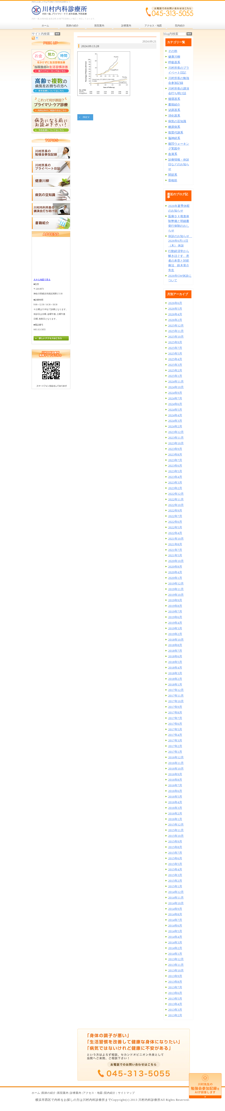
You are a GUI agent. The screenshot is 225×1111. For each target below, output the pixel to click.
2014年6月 (175, 925)
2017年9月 (175, 707)
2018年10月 (176, 639)
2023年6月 (175, 465)
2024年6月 (175, 404)
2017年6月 (175, 723)
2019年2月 (175, 634)
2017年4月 (175, 735)
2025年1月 (175, 376)
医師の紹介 (49, 1092)
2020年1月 (175, 578)
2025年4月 (175, 359)
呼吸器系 (174, 62)
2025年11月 (176, 331)
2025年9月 (175, 342)
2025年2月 (175, 370)
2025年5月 (175, 353)
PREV (86, 117)
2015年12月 (176, 824)
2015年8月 (175, 847)
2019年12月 (176, 583)
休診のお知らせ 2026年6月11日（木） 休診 (180, 241)
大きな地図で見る (42, 279)
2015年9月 (175, 841)
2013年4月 (175, 1004)
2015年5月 (175, 864)
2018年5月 (175, 662)
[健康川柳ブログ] (51, 186)
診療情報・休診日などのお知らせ (178, 164)
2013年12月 (176, 959)
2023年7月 (175, 460)
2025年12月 (176, 325)
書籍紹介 (174, 104)
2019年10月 (176, 594)
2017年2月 (175, 746)
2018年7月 (175, 650)
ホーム (36, 1092)
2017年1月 (175, 751)
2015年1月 (175, 886)
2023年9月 (175, 449)
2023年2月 (175, 488)
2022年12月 (176, 493)
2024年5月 (175, 409)
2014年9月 (175, 909)
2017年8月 (175, 712)
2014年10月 (176, 903)
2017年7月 (175, 718)
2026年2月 (175, 320)
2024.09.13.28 (90, 46)
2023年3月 (175, 482)
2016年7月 (175, 785)
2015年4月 (175, 869)
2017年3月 (175, 740)
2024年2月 (175, 426)
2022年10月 (176, 505)
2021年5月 (175, 555)
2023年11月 (176, 437)
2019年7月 (175, 611)
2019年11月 (176, 589)
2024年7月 (175, 398)
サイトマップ (126, 1092)
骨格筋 (172, 180)
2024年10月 (176, 387)
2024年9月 (175, 392)
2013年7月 (175, 987)
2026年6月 (175, 303)
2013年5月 (175, 998)
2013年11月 (176, 965)
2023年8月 (175, 454)
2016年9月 (175, 774)
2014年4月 (175, 937)
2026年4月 (175, 314)
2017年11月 (176, 695)
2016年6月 (175, 791)
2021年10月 (176, 538)
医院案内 (63, 1092)
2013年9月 (175, 976)
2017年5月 (175, 729)
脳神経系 (174, 138)
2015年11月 (176, 830)
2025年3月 (175, 365)
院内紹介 (109, 1092)
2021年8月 (175, 544)
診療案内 (75, 1092)
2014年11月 (176, 897)
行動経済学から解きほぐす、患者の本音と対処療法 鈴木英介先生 (178, 261)
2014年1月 (175, 953)
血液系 (172, 154)
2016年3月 (175, 808)
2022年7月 (175, 516)
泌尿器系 (174, 110)
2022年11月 (176, 499)
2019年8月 (175, 606)
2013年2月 (175, 1015)
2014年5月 (175, 931)
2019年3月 (175, 628)
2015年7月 (175, 852)
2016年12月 (176, 757)
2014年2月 (175, 948)
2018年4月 (175, 667)
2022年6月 (175, 521)
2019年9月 (175, 600)
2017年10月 (176, 701)
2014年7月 (175, 920)
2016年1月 (175, 819)
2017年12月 (176, 690)
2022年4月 (175, 533)
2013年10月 (176, 970)
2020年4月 (175, 572)
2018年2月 (175, 679)
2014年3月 (175, 942)
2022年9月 (175, 510)
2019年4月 (175, 622)
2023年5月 (175, 471)
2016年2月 (175, 813)
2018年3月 (175, 673)
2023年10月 (176, 443)
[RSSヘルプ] (36, 38)
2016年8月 (175, 779)
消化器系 (174, 115)
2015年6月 (175, 858)
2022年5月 (175, 527)
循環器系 (174, 99)
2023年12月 (176, 432)
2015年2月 (175, 880)
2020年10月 (176, 561)
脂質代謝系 (175, 132)
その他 (172, 51)
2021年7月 (175, 550)
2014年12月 (176, 892)
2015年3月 (175, 875)
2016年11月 (176, 763)
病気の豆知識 (177, 121)
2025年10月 (176, 336)
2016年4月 (175, 802)
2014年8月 (175, 914)
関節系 (172, 174)
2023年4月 (175, 477)
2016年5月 (175, 796)
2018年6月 (175, 656)
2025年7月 (175, 348)
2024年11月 (176, 381)
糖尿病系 (174, 127)
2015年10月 (176, 836)
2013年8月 (175, 981)
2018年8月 (175, 645)
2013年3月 (175, 1009)
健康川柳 (174, 56)
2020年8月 (175, 566)
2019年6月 (175, 617)
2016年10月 (176, 768)
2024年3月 (175, 420)
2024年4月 (175, 415)
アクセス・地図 (93, 1092)
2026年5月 (175, 308)
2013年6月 (175, 993)
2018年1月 (175, 684)
